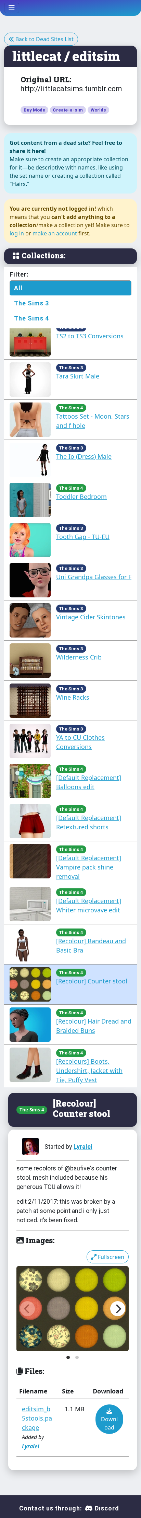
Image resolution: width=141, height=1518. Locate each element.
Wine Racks (72, 697)
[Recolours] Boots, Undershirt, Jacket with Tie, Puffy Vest (89, 1070)
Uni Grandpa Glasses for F (93, 577)
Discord (106, 1508)
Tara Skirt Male (77, 376)
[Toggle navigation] (11, 8)
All (18, 288)
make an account (55, 233)
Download (109, 1423)
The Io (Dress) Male (84, 456)
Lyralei (83, 1146)
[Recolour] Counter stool (91, 981)
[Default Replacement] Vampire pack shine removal (88, 867)
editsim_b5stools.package (37, 1418)
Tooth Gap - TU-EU (83, 537)
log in (17, 233)
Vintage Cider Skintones (91, 617)
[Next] (117, 1308)
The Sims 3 (31, 303)
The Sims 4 (31, 318)
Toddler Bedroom (81, 496)
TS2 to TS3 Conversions (90, 336)
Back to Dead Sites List (44, 39)
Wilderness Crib (79, 657)
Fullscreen (110, 1257)
